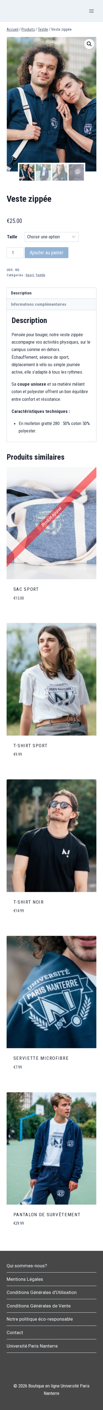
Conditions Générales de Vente (39, 1306)
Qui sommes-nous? (27, 1265)
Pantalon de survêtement (47, 1214)
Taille (12, 236)
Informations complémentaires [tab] (38, 304)
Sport (30, 275)
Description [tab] (21, 293)
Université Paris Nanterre (32, 1346)
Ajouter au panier (46, 252)
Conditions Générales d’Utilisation (42, 1292)
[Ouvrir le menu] (91, 11)
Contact (15, 1332)
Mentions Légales (25, 1279)
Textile (40, 275)
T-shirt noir (28, 902)
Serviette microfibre (41, 1058)
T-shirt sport (30, 745)
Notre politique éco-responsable (40, 1319)
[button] (89, 44)
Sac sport (26, 589)
